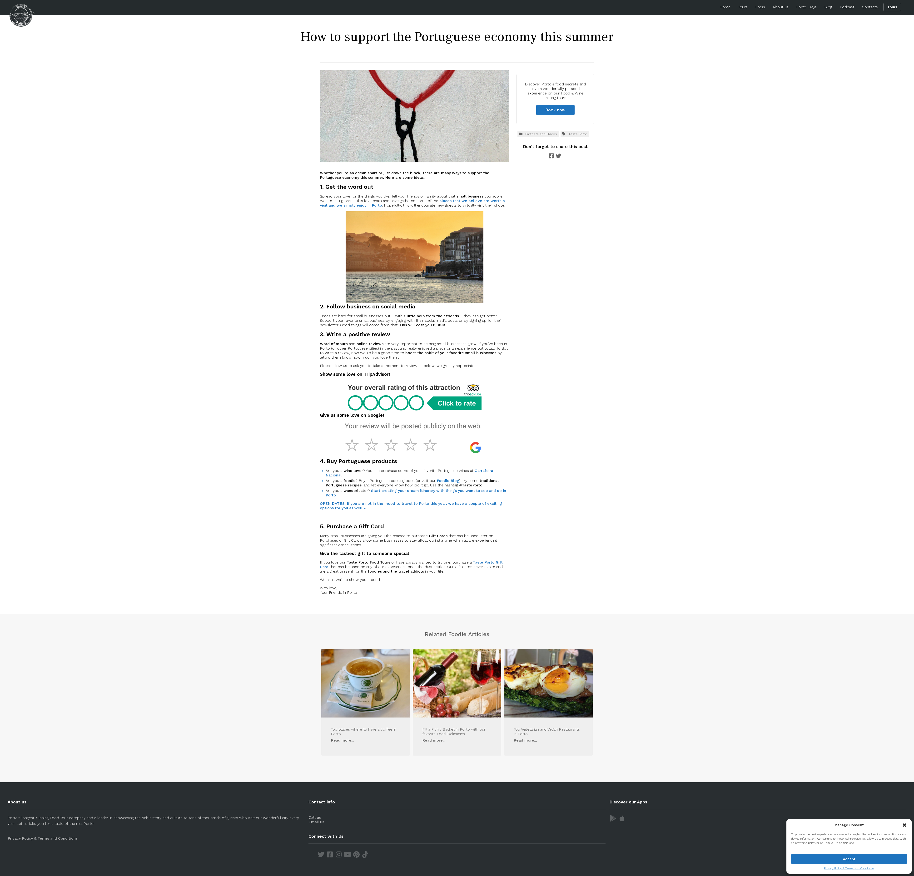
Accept (849, 859)
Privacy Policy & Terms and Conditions (849, 868)
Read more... (342, 740)
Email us (316, 822)
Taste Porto (577, 134)
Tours (743, 7)
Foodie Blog (448, 480)
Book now (555, 110)
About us (781, 7)
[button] (904, 825)
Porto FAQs (806, 7)
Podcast (847, 7)
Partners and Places (541, 134)
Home (725, 7)
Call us (314, 817)
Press (760, 7)
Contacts (870, 7)
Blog (828, 7)
